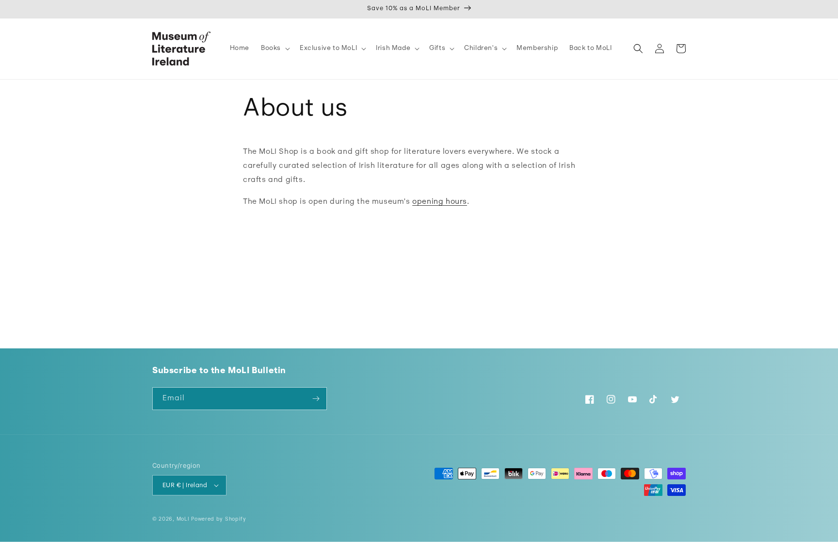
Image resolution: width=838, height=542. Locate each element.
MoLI (183, 519)
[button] (274, 48)
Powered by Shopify (218, 519)
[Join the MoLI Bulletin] (315, 398)
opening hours (439, 202)
